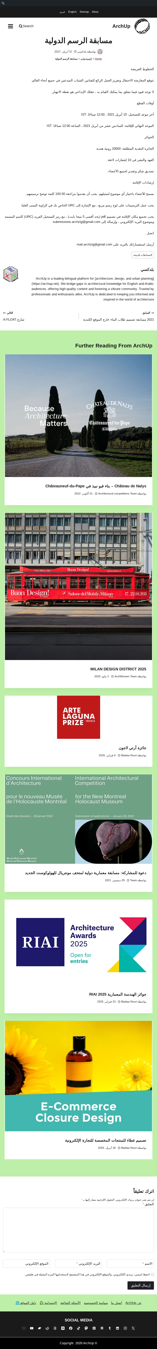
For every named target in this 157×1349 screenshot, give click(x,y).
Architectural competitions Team (117, 493)
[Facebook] (70, 1328)
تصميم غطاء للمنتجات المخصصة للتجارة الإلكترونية (105, 1140)
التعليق (148, 1204)
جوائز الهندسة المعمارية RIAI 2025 (117, 994)
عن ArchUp (133, 1303)
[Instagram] (125, 1328)
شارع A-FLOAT (13, 316)
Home (98, 58)
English (72, 11)
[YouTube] (31, 1328)
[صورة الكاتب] (100, 51)
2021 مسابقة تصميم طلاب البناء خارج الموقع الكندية (118, 316)
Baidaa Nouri (129, 755)
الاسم (147, 1263)
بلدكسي (81, 51)
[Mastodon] (86, 1328)
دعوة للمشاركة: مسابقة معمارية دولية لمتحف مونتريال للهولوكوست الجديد (85, 873)
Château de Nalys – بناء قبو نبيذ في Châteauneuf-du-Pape (95, 486)
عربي (62, 11)
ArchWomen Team (125, 676)
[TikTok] (78, 1328)
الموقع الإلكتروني (36, 1263)
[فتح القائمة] (10, 26)
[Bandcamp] (39, 1328)
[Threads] (55, 1328)
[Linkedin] (117, 1328)
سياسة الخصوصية (96, 1303)
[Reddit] (47, 1328)
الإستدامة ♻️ (48, 1303)
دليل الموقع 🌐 (26, 1303)
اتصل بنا (116, 1303)
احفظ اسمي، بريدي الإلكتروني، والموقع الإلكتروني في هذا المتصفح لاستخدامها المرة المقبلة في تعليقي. (87, 1274)
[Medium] (63, 1328)
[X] (133, 1328)
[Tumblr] (109, 1328)
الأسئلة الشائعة (70, 1303)
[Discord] (102, 1328)
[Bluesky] (23, 1328)
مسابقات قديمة (142, 255)
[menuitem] (3, 3)
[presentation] (78, 415)
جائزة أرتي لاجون (132, 748)
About (95, 11)
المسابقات (86, 58)
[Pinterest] (94, 1328)
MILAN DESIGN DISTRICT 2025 (118, 669)
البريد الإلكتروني (88, 1263)
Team (133, 880)
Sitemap (84, 11)
